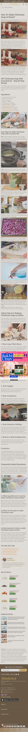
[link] (14, 365)
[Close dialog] (27, 353)
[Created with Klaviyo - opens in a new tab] (14, 380)
